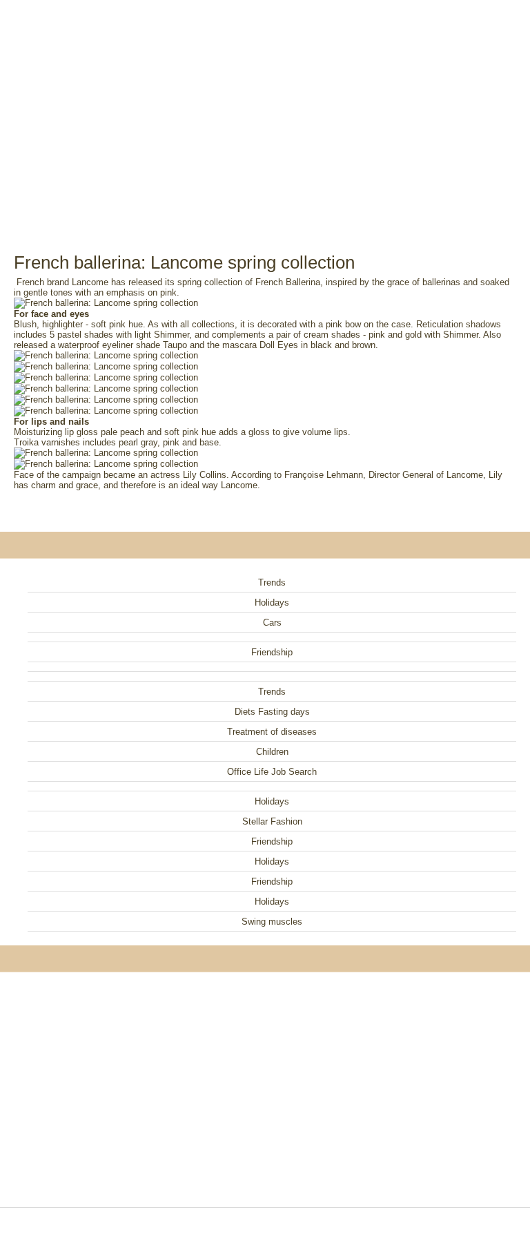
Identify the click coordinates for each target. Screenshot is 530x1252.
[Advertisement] (265, 110)
